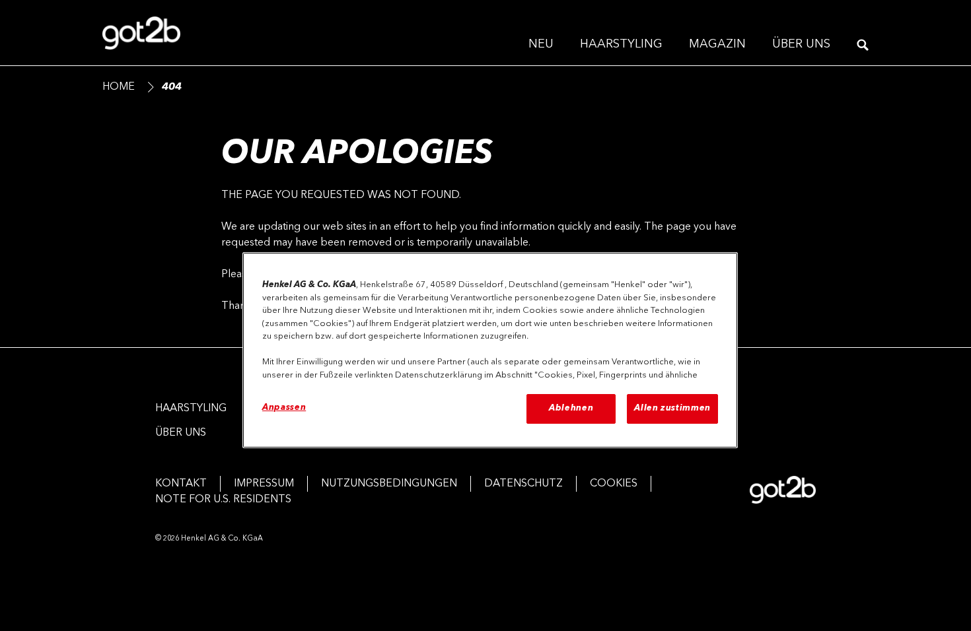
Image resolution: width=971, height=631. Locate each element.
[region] (490, 350)
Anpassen (284, 407)
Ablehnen (571, 408)
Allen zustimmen (672, 408)
